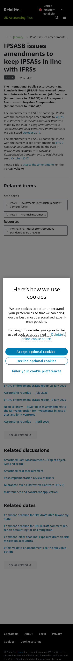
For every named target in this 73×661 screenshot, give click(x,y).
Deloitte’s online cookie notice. (43, 336)
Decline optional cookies (36, 361)
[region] (36, 331)
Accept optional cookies (36, 352)
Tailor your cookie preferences (37, 371)
